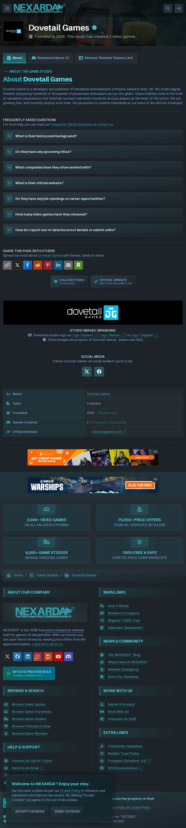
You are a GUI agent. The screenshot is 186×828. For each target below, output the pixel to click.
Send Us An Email (25, 768)
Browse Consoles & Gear (31, 726)
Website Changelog (123, 669)
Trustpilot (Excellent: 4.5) (127, 761)
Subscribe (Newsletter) (125, 628)
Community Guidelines (125, 746)
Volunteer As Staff (122, 719)
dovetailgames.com (107, 432)
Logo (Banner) (110, 335)
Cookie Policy (140, 807)
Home (18, 575)
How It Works (118, 606)
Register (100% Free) (124, 620)
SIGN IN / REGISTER (178, 8)
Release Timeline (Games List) (108, 58)
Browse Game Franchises (31, 712)
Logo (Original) (142, 335)
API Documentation (123, 768)
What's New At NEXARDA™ (128, 662)
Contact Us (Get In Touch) (32, 761)
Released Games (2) (53, 58)
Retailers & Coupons (124, 613)
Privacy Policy (116, 807)
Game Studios (47, 575)
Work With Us (118, 712)
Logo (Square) (82, 335)
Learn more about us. (48, 644)
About (17, 58)
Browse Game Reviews (30, 733)
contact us (105, 124)
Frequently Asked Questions (71, 124)
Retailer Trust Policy (123, 753)
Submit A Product (121, 704)
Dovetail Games (50, 255)
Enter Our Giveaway (123, 677)
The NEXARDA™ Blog (124, 655)
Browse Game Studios (29, 719)
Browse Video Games (28, 704)
